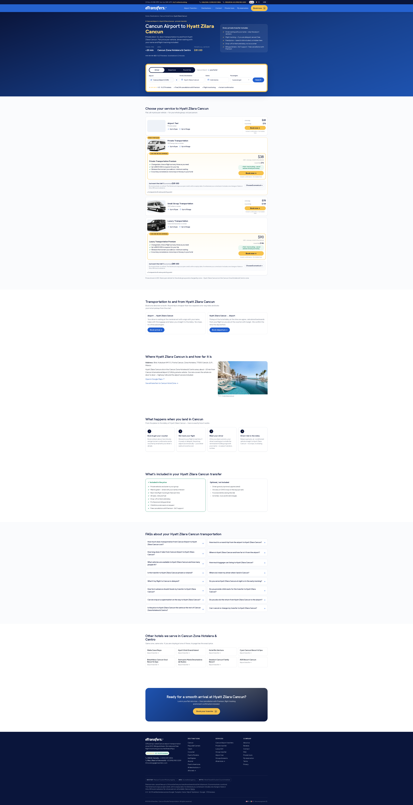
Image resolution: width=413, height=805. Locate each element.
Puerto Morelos (193, 755)
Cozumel (191, 752)
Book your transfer (206, 711)
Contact (219, 8)
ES (258, 2)
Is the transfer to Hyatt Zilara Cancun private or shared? (170, 573)
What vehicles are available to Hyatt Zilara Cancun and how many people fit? (174, 563)
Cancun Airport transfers (224, 743)
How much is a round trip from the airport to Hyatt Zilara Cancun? (235, 542)
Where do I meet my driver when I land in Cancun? (229, 573)
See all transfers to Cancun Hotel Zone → (161, 383)
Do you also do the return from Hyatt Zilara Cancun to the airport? (235, 600)
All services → (220, 761)
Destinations (206, 8)
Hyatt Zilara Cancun (228, 396)
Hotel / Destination (186, 75)
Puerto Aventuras (194, 764)
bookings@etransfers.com (157, 763)
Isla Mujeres (192, 758)
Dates (208, 75)
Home (147, 16)
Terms (245, 761)
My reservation (242, 8)
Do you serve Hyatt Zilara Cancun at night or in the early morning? (235, 581)
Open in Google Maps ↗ (155, 379)
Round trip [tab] (187, 70)
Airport (151, 76)
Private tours (229, 8)
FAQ (244, 752)
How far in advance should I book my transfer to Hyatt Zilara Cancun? (172, 590)
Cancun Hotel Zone (166, 16)
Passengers (234, 75)
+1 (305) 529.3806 (166, 758)
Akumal (190, 761)
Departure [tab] (172, 70)
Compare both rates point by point (160, 192)
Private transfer (221, 746)
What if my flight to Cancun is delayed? (163, 581)
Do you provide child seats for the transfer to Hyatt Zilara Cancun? (232, 590)
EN (252, 2)
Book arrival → (156, 330)
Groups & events (222, 758)
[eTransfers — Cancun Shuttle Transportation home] (155, 8)
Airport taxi (219, 755)
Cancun (190, 743)
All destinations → (194, 767)
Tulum (190, 749)
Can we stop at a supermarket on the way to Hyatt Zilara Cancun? (174, 600)
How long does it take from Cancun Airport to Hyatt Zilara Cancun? (171, 553)
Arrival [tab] (157, 70)
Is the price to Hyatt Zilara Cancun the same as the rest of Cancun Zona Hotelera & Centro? (174, 609)
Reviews (246, 746)
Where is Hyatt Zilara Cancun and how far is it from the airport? (234, 552)
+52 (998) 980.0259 (174, 760)
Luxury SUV (219, 749)
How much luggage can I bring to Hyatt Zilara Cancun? (231, 562)
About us (246, 743)
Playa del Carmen (194, 746)
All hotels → (192, 770)
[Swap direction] (176, 80)
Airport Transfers (190, 8)
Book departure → (219, 330)
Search (258, 80)
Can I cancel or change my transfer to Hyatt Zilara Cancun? (233, 608)
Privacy (246, 764)
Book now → (255, 128)
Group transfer (221, 752)
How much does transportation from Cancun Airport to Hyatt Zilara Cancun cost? (172, 543)
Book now (259, 8)
